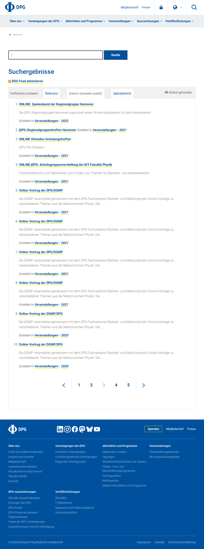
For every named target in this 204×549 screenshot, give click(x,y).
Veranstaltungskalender (164, 451)
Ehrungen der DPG (19, 502)
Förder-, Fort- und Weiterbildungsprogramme (118, 469)
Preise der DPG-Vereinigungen (26, 521)
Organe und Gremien (21, 456)
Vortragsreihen (111, 475)
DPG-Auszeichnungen (22, 492)
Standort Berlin (17, 476)
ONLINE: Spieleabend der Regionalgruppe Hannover (56, 104)
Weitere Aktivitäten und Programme (124, 485)
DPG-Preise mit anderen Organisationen (23, 514)
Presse (146, 7)
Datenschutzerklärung (182, 542)
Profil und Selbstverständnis (25, 451)
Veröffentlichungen (178, 21)
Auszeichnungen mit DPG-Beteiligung (31, 526)
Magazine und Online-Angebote (74, 507)
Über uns (16, 21)
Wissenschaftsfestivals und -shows (124, 461)
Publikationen (63, 502)
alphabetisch (122, 93)
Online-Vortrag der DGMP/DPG (41, 314)
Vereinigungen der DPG (43, 21)
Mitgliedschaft (129, 7)
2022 (64, 121)
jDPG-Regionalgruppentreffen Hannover (47, 130)
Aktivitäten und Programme (84, 21)
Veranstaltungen (119, 21)
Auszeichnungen (148, 21)
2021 (122, 130)
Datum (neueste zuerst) (85, 93)
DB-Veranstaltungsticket (164, 456)
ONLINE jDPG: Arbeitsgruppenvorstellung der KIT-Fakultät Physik (65, 165)
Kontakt (13, 481)
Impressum (144, 542)
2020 (64, 335)
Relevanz (51, 93)
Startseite (17, 34)
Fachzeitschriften (66, 512)
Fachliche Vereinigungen (70, 451)
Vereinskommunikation (22, 466)
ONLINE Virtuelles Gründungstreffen (45, 139)
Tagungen (108, 456)
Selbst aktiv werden (114, 451)
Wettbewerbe (110, 480)
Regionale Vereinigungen (70, 461)
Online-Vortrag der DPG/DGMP (41, 190)
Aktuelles (61, 498)
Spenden (153, 429)
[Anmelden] (161, 7)
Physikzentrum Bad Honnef (25, 471)
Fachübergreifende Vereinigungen (76, 456)
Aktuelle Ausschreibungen (24, 498)
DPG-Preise (15, 507)
